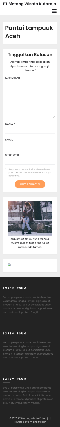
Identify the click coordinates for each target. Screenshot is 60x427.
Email (10, 140)
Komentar (13, 78)
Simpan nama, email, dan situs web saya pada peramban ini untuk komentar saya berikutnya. (29, 172)
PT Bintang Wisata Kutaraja (29, 3)
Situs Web (12, 155)
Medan (42, 422)
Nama (10, 124)
